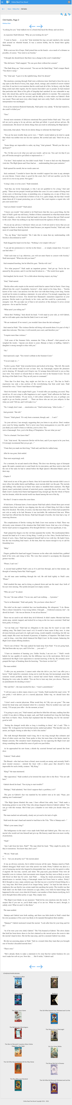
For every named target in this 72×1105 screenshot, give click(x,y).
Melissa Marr (7, 23)
